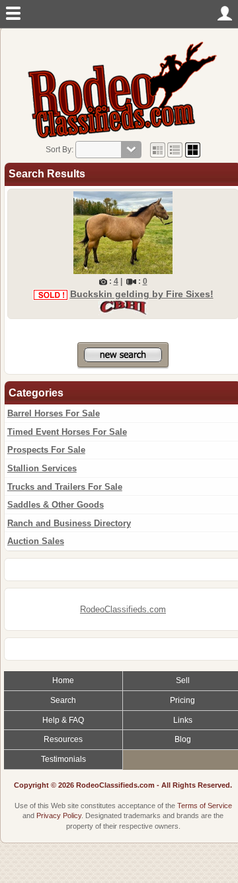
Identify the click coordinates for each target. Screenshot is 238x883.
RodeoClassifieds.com (123, 609)
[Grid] (157, 149)
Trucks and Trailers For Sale (64, 487)
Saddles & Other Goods (55, 505)
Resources (63, 739)
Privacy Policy (58, 815)
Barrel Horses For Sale (53, 413)
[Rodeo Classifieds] (122, 89)
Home (63, 680)
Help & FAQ (63, 720)
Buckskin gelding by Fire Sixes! (142, 294)
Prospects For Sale (46, 450)
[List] (174, 149)
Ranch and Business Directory (69, 523)
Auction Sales (35, 541)
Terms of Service (204, 806)
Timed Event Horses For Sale (67, 432)
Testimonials (63, 759)
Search (63, 700)
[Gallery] (192, 149)
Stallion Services (42, 468)
